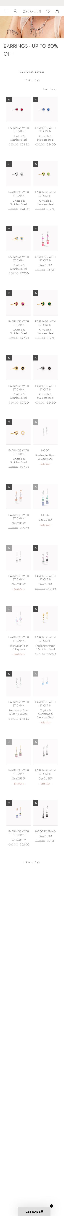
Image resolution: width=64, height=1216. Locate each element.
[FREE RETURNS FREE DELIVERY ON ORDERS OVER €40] (32, 3)
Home (21, 71)
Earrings (39, 71)
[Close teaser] (51, 1206)
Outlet (29, 71)
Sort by (48, 89)
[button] (34, 1211)
